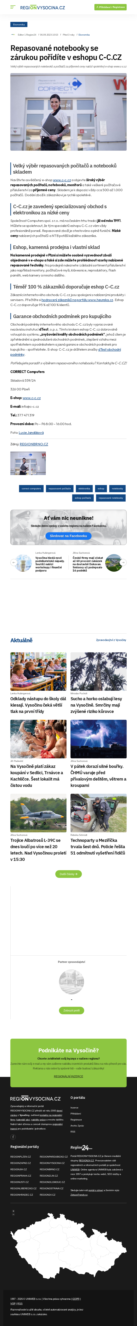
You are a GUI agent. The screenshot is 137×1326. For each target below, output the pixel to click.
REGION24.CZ (47, 1194)
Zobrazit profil (71, 1010)
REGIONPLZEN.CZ (20, 1156)
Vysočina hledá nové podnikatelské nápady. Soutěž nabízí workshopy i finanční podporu (50, 564)
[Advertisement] (68, 605)
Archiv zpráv (77, 1125)
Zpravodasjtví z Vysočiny (111, 640)
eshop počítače (83, 498)
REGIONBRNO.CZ (34, 444)
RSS (73, 1131)
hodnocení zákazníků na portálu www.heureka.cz (77, 300)
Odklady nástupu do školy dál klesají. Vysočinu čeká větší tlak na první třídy (38, 705)
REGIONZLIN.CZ (49, 1175)
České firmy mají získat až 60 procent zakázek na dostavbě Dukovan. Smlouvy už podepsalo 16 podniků (88, 564)
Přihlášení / (105, 7)
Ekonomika (19, 24)
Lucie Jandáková (31, 432)
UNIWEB (75, 1169)
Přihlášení (76, 1113)
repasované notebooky (111, 498)
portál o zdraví (96, 1190)
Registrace (119, 7)
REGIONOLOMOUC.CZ (52, 1182)
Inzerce (74, 1107)
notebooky (117, 488)
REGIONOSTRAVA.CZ (51, 1188)
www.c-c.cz (62, 180)
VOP (13, 1303)
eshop (101, 488)
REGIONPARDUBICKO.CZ (54, 1156)
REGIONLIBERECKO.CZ (23, 1188)
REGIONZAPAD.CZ (20, 1163)
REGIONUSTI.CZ (19, 1182)
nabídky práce (38, 1119)
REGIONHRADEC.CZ (21, 1194)
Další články (67, 874)
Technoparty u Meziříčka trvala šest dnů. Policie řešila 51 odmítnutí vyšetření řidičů (98, 846)
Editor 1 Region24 (27, 34)
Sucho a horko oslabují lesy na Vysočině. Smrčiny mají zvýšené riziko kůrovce (96, 705)
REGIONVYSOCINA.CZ (52, 1163)
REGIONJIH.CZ (18, 1169)
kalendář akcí (23, 1119)
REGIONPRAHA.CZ (20, 1175)
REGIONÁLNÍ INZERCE (68, 1076)
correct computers (31, 488)
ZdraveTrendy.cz (79, 1194)
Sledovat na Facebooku (68, 536)
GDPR (76, 1298)
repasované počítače (60, 488)
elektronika (84, 488)
